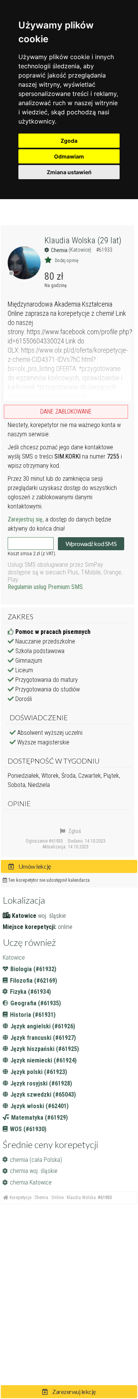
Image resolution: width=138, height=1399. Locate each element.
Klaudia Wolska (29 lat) (83, 240)
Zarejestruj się (25, 519)
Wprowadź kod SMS (91, 543)
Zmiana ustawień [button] (69, 172)
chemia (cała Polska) (36, 1159)
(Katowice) (80, 250)
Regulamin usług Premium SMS (45, 587)
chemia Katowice (31, 1182)
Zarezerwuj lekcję (73, 1391)
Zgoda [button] (69, 140)
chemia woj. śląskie (34, 1171)
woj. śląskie (52, 915)
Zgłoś (74, 831)
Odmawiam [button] (69, 156)
